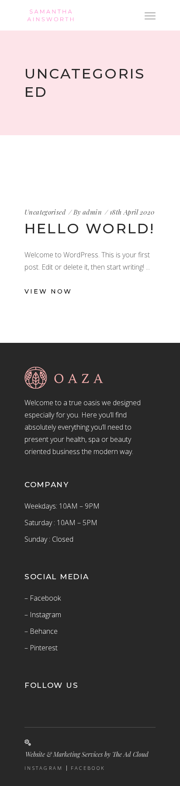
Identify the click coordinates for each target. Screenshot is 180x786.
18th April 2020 (132, 212)
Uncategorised (45, 212)
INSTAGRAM (43, 768)
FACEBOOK (88, 768)
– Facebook (42, 598)
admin (92, 212)
